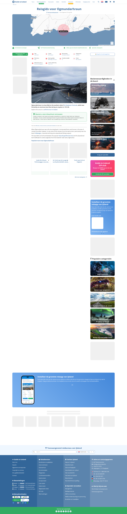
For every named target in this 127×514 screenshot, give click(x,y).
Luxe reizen (42, 483)
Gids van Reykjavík (70, 467)
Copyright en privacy (18, 470)
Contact (14, 475)
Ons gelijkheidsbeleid (18, 473)
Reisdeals (70, 2)
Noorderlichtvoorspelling (72, 480)
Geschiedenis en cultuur (72, 470)
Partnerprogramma (97, 491)
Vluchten (64, 2)
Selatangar (38, 133)
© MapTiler (101, 45)
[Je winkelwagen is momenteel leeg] (110, 2)
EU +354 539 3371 (98, 476)
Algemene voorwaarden (19, 467)
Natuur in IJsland (69, 462)
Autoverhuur (42, 467)
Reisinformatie (69, 465)
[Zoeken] (98, 2)
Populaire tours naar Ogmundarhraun (42, 140)
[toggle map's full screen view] (112, 43)
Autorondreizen (43, 465)
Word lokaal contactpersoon (100, 489)
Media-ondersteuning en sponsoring (75, 496)
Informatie (78, 2)
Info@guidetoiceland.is (99, 464)
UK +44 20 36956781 (99, 474)
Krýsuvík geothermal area (66, 136)
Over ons (14, 462)
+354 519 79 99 (97, 466)
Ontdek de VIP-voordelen (102, 174)
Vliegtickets (42, 473)
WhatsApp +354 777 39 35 (100, 481)
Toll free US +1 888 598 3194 (101, 471)
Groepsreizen (42, 480)
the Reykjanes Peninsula (70, 105)
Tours (33, 2)
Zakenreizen (42, 486)
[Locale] (102, 2)
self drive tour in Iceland (50, 109)
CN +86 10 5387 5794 (99, 478)
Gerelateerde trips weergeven (20, 54)
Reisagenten (68, 488)
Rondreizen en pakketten (46, 462)
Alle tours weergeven (80, 177)
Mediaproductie (69, 491)
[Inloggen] (114, 2)
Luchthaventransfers (44, 475)
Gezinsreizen (42, 478)
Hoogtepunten (86, 2)
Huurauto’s (51, 2)
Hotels (57, 2)
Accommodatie (43, 470)
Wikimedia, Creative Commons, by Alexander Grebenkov (46, 125)
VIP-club (41, 491)
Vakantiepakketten (41, 2)
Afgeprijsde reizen (44, 488)
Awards (14, 465)
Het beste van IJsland (71, 475)
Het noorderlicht (70, 473)
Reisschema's (69, 478)
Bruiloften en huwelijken (72, 499)
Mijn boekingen (43, 494)
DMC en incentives (70, 494)
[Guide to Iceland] (19, 2)
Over (94, 2)
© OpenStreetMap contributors (108, 45)
